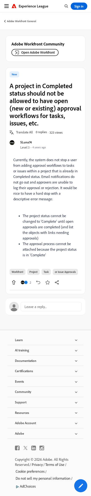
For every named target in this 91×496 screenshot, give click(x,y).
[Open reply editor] (45, 306)
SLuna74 (26, 142)
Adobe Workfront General (21, 21)
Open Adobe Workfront (38, 52)
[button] (24, 132)
